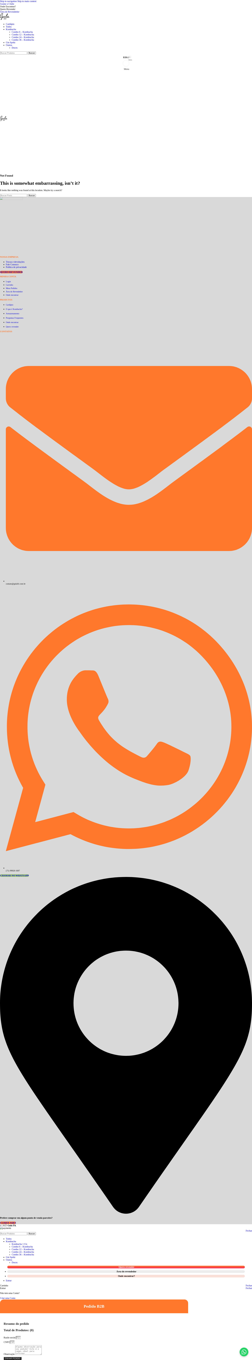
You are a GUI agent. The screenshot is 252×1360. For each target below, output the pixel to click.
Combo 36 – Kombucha (23, 40)
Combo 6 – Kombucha (22, 32)
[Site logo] (4, 19)
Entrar (9, 1280)
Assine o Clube (7, 4)
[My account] (126, 63)
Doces (15, 47)
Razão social (10, 1337)
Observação (9, 1354)
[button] (244, 1352)
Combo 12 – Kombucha (23, 34)
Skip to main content (26, 1)
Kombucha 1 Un (19, 1244)
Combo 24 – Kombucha (23, 37)
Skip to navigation (8, 1)
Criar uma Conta (7, 1298)
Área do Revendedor (9, 12)
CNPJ (7, 1342)
